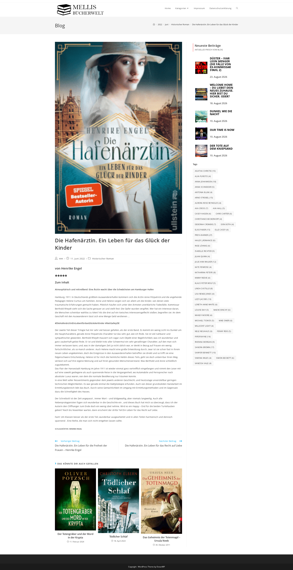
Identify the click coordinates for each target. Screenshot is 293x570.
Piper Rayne (203, 336)
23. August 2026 (218, 77)
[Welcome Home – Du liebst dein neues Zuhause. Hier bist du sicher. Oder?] (201, 94)
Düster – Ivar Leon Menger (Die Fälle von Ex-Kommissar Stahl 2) (220, 64)
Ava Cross (201, 208)
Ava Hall (219, 208)
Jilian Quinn (202, 256)
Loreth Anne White (206, 304)
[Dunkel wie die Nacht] (201, 116)
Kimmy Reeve (202, 278)
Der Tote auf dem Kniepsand (221, 147)
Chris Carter (224, 213)
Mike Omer (225, 320)
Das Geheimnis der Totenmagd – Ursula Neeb (161, 539)
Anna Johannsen (205, 181)
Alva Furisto (203, 176)
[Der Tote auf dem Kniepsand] (201, 151)
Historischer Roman (103, 258)
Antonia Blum (203, 192)
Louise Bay (202, 310)
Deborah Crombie (205, 224)
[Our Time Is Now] (201, 133)
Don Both (227, 224)
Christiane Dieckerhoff (208, 219)
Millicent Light (204, 326)
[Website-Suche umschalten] (237, 8)
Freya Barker (203, 235)
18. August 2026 (218, 103)
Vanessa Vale (203, 363)
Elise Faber (202, 229)
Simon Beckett (225, 358)
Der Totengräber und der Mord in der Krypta (75, 535)
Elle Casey (222, 229)
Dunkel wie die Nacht (221, 112)
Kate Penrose (203, 267)
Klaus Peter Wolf (205, 283)
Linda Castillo (204, 288)
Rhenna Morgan (205, 342)
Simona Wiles (203, 358)
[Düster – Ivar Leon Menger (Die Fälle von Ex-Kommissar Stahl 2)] (201, 68)
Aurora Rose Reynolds (208, 203)
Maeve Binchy (221, 310)
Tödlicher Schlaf (118, 536)
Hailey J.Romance (205, 240)
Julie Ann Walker (205, 261)
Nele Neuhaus (203, 331)
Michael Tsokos (204, 320)
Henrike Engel (75, 429)
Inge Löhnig (202, 245)
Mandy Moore (203, 315)
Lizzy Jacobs (203, 299)
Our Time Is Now (222, 130)
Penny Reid (224, 331)
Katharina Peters (205, 272)
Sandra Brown (204, 347)
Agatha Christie (205, 171)
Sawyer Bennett (205, 352)
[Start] (154, 24)
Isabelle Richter (205, 251)
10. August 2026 (218, 121)
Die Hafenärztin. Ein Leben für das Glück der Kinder (215, 24)
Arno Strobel (204, 197)
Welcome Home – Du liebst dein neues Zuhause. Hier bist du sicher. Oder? (221, 90)
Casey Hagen (203, 213)
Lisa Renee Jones (204, 294)
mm (61, 258)
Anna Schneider (204, 187)
